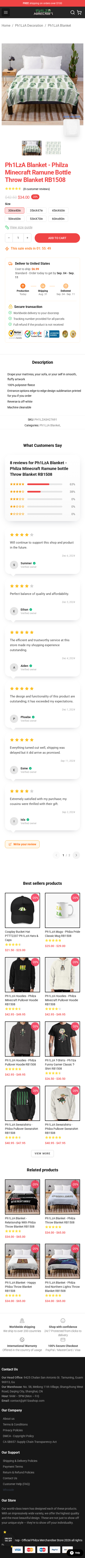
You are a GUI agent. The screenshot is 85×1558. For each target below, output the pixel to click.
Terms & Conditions (15, 1424)
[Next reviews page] (76, 855)
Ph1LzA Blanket (59, 26)
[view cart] (79, 12)
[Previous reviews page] (56, 855)
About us (8, 1418)
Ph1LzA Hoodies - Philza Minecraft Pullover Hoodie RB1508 (21, 1000)
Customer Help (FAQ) (16, 1484)
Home (6, 26)
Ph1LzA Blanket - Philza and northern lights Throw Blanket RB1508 (62, 1287)
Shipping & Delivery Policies (20, 1460)
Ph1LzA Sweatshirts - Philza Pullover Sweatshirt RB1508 (21, 1129)
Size (8, 204)
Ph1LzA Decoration (29, 26)
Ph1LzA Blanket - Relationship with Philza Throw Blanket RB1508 (20, 1222)
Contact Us (10, 1478)
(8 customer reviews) (36, 189)
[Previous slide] (8, 84)
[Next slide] (77, 84)
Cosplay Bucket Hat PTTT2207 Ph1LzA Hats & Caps (21, 936)
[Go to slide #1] (32, 148)
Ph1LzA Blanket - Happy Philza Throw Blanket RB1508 (20, 1287)
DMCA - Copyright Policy (18, 1436)
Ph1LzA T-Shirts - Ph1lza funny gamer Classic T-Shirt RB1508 (60, 1064)
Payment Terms (13, 1466)
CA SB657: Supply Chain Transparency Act (30, 1441)
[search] (72, 12)
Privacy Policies (13, 1430)
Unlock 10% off (8, 1540)
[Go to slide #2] (53, 148)
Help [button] (77, 1552)
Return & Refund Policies (18, 1472)
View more (43, 1153)
